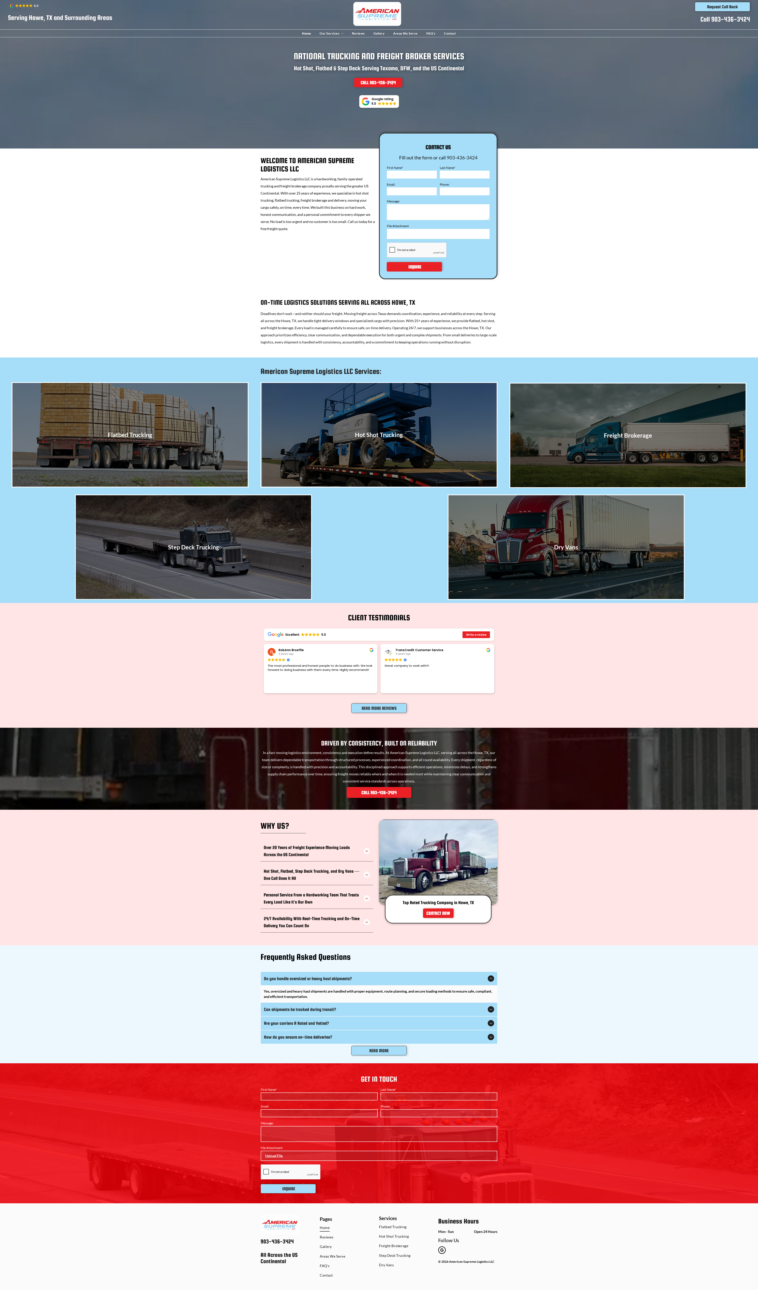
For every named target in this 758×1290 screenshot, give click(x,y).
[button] (24, 6)
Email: (391, 184)
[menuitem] (307, 33)
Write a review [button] (476, 635)
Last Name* (447, 167)
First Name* (395, 167)
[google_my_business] (442, 1250)
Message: (393, 201)
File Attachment (398, 226)
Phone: (444, 184)
